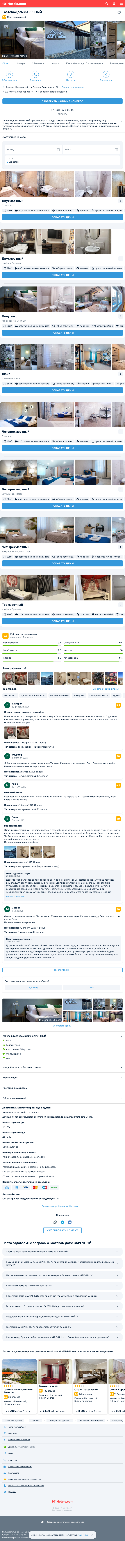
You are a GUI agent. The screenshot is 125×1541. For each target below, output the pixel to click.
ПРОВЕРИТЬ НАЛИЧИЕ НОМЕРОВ (62, 101)
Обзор (5, 63)
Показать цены (63, 217)
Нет (92, 987)
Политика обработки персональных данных (21, 1537)
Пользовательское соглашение (16, 1532)
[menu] (121, 3)
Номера (20, 63)
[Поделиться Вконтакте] (69, 1222)
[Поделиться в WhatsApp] (55, 1222)
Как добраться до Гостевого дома (84, 63)
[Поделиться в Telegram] (62, 1222)
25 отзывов (38, 63)
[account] (114, 3)
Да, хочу (33, 987)
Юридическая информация (14, 1535)
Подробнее (83, 1535)
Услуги (55, 63)
